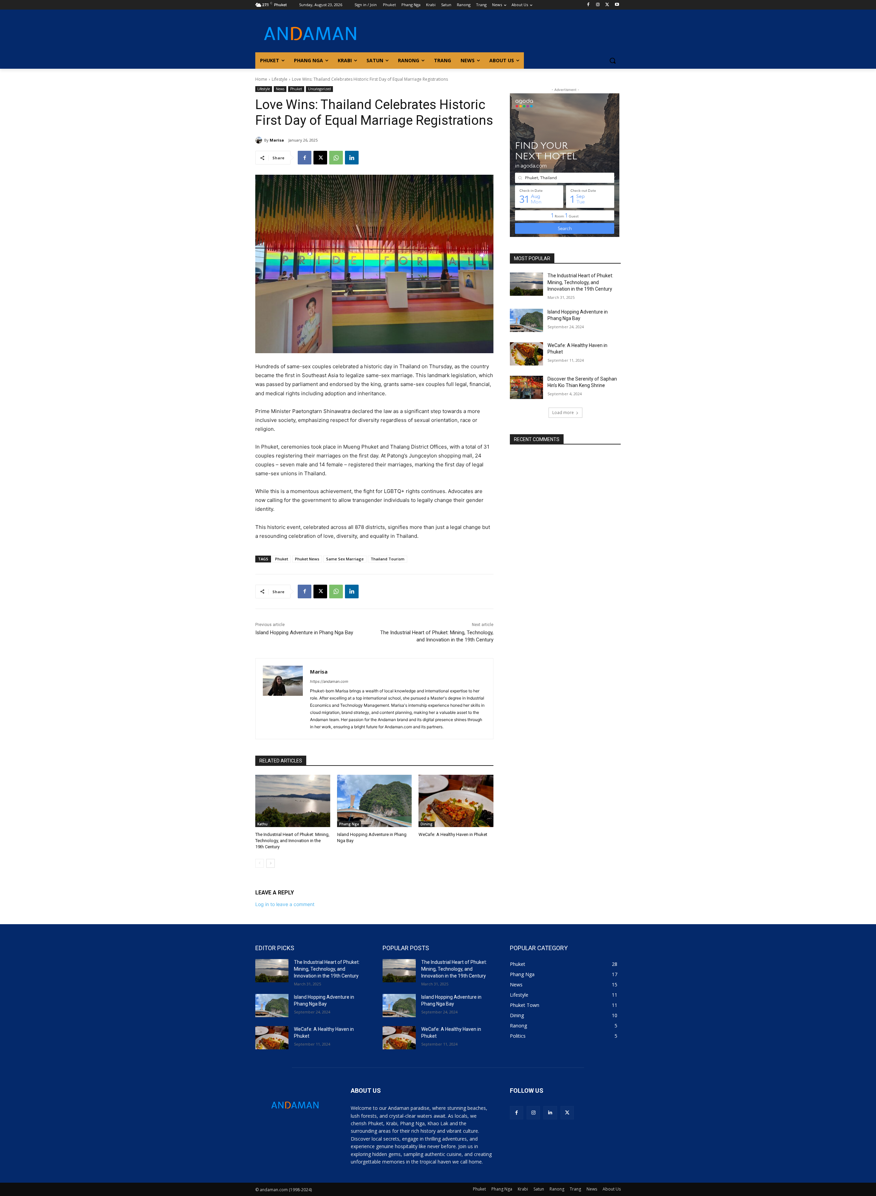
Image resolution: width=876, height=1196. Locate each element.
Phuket (296, 89)
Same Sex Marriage (345, 558)
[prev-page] (259, 863)
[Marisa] (259, 140)
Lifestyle (279, 79)
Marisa (277, 140)
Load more (563, 412)
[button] (612, 60)
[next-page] (270, 863)
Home (261, 79)
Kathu (262, 824)
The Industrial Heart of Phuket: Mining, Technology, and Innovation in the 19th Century (292, 840)
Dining (427, 824)
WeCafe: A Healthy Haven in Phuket (452, 834)
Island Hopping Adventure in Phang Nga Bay (304, 632)
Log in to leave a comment (284, 904)
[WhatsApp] (336, 157)
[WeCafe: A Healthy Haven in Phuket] (455, 801)
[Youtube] (617, 5)
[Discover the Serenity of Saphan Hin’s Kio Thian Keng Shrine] (526, 387)
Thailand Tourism (387, 558)
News (280, 89)
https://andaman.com (329, 681)
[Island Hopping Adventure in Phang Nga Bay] (374, 801)
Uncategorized (319, 89)
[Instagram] (598, 5)
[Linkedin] (352, 157)
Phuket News (307, 558)
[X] (607, 5)
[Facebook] (588, 5)
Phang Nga (349, 824)
